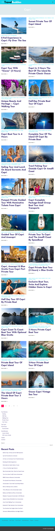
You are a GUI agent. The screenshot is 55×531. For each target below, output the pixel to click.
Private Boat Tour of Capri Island (11, 364)
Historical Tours (12, 97)
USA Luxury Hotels (6, 435)
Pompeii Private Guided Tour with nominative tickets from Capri (13, 202)
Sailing (8, 164)
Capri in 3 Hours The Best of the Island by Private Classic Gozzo (40, 70)
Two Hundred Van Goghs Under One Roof (13, 508)
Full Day (4, 414)
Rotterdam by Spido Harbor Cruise (11, 465)
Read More (4, 43)
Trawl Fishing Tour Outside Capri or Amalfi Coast (41, 168)
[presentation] (13, 25)
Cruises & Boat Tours (36, 97)
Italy (9, 35)
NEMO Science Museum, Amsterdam (11, 477)
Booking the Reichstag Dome (9, 462)
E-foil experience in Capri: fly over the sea (13, 39)
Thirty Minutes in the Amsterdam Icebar (12, 489)
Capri (2, 35)
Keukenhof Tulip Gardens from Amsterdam (13, 505)
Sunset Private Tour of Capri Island (40, 23)
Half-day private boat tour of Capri (39, 102)
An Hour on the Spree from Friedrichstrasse (13, 459)
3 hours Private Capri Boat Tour (40, 331)
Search (3, 443)
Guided (9, 196)
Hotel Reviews (4, 431)
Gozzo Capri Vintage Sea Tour (39, 393)
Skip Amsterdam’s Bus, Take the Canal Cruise (13, 471)
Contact (3, 439)
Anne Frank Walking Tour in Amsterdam (12, 502)
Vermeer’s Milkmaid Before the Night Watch (13, 511)
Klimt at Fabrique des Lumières (10, 486)
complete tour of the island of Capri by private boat (40, 136)
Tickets (20, 196)
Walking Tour (5, 418)
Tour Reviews (14, 35)
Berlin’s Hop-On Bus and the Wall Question (13, 452)
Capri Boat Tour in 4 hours (11, 135)
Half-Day (47, 97)
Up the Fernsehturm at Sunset (10, 455)
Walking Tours (8, 98)
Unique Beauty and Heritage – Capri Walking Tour (11, 103)
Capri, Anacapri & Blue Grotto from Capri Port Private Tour (13, 269)
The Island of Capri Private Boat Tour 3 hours (11, 395)
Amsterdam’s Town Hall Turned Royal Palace (13, 483)
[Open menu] (53, 2)
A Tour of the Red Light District (10, 468)
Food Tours (4, 426)
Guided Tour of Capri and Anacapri (12, 236)
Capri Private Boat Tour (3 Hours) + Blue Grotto (41, 269)
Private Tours (5, 420)
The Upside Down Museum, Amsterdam (12, 480)
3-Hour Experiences (5, 64)
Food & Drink (5, 428)
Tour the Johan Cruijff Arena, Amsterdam (12, 474)
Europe (5, 35)
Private (49, 64)
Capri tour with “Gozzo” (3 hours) (11, 69)
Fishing (37, 163)
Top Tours (3, 424)
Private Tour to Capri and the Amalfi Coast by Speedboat (40, 237)
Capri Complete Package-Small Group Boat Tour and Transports (40, 204)
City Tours (4, 422)
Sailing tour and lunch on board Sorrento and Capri (13, 169)
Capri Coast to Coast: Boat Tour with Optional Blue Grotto (13, 332)
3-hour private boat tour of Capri (39, 364)
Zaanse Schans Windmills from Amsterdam (13, 499)
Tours (34, 19)
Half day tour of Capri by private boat (13, 301)
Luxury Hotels (5, 433)
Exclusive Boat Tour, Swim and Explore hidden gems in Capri (40, 284)
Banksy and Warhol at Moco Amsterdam (12, 493)
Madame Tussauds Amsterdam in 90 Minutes (13, 496)
